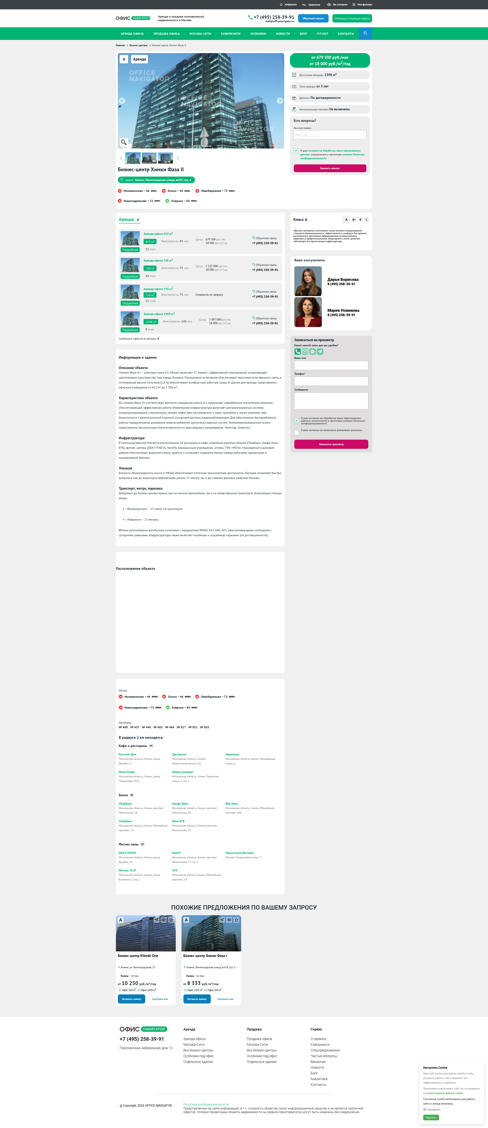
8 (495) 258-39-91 (341, 284)
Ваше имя (300, 358)
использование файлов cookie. (445, 1093)
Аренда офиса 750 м (158, 288)
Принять (431, 1117)
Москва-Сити (193, 1044)
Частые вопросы (324, 1056)
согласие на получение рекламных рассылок (335, 430)
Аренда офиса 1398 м (159, 313)
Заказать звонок (330, 168)
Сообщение (301, 389)
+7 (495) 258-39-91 (274, 17)
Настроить (433, 1109)
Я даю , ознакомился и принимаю (332, 154)
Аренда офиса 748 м (158, 260)
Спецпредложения (325, 1050)
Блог (314, 1073)
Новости (317, 1067)
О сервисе (318, 1039)
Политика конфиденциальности (206, 1104)
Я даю (331, 430)
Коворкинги (320, 1044)
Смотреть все (160, 999)
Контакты (318, 1085)
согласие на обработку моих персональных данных (331, 419)
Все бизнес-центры (198, 1050)
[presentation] (122, 101)
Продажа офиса (259, 1039)
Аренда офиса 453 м (158, 233)
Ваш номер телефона (302, 128)
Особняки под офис (198, 1056)
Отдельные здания (198, 1062)
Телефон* (299, 373)
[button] (192, 146)
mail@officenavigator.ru (279, 21)
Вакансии (318, 1062)
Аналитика (319, 1079)
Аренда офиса (194, 1039)
